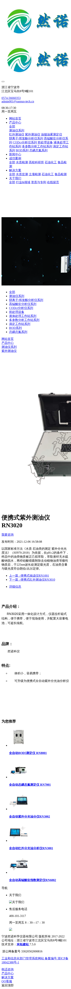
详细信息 (15, 586)
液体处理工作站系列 (22, 316)
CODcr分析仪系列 (21, 308)
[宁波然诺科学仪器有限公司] (35, 40)
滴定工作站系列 (19, 323)
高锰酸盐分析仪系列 (22, 304)
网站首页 (15, 118)
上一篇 (29, 575)
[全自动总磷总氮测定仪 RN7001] (18, 777)
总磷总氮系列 (18, 331)
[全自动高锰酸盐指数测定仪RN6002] (18, 872)
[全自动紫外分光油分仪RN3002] (18, 809)
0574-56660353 (11, 98)
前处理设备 (16, 312)
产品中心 (8, 342)
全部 (12, 126)
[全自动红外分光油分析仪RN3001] (18, 840)
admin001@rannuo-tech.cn (18, 101)
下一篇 (32, 579)
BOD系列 (15, 327)
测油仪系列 (16, 296)
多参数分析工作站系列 (24, 320)
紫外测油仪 (9, 350)
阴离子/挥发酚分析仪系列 (26, 300)
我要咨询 (8, 534)
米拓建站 (23, 944)
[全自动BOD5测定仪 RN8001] (18, 745)
